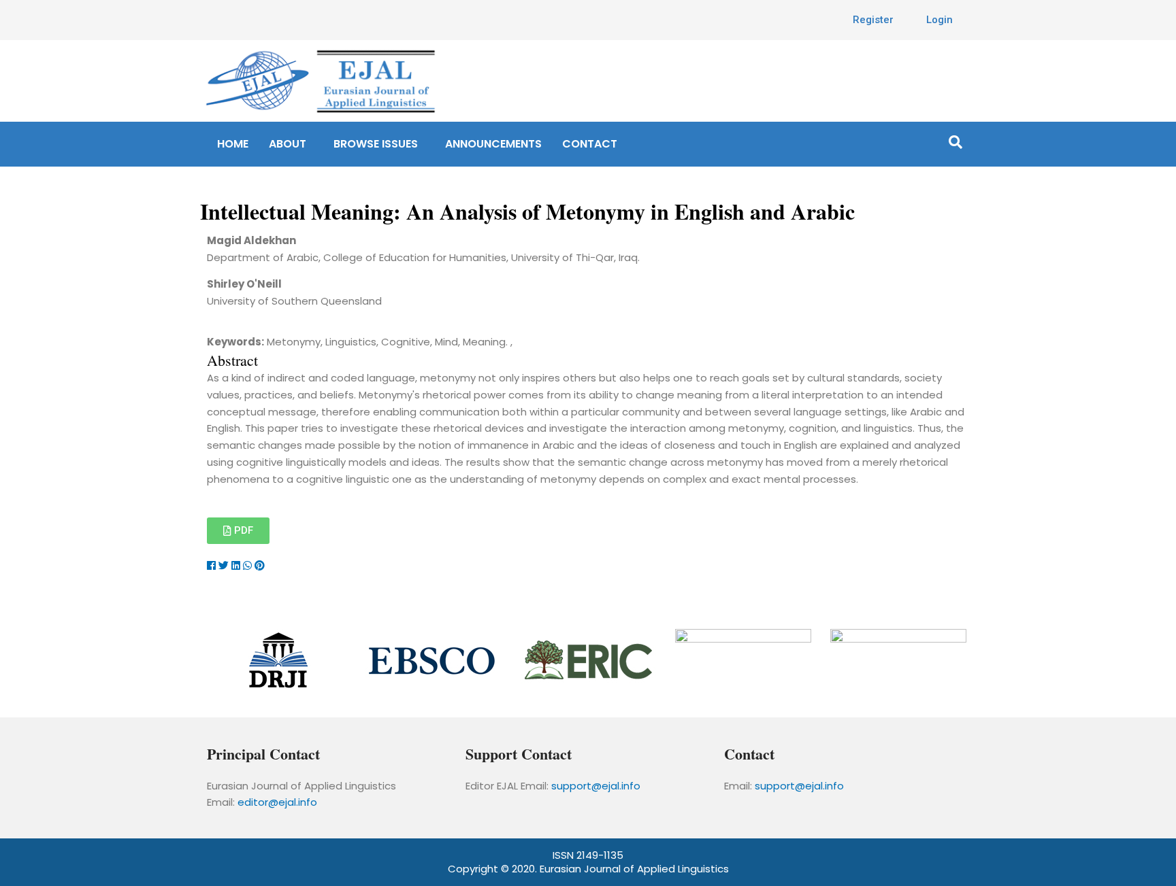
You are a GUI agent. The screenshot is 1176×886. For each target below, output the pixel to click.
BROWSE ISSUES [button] (375, 144)
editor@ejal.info (277, 802)
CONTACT (589, 144)
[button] (291, 144)
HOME (232, 144)
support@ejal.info (595, 786)
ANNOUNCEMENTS (493, 144)
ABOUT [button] (287, 144)
